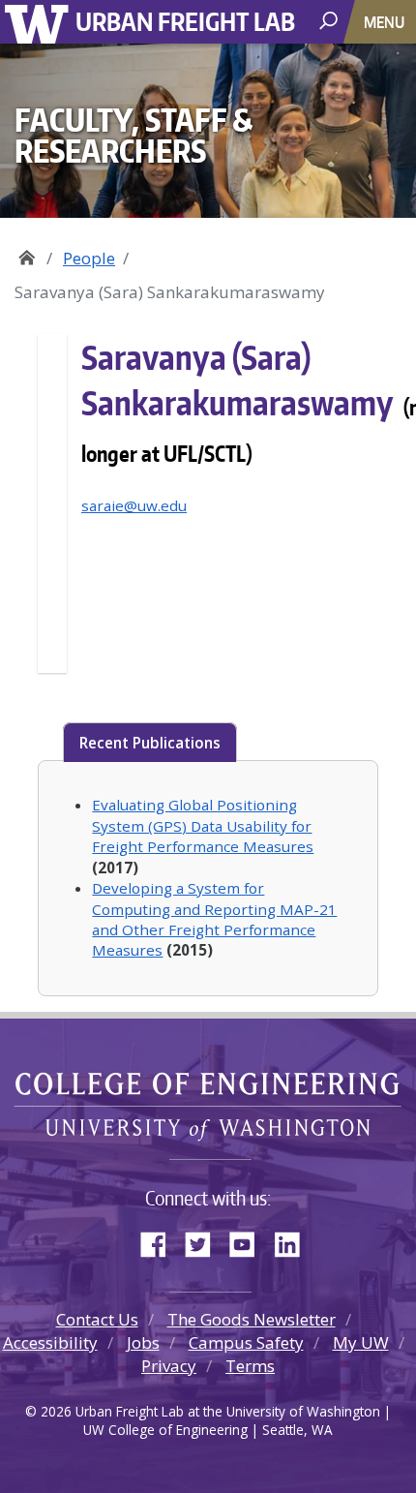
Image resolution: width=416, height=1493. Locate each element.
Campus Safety (246, 1342)
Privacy (168, 1366)
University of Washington (40, 22)
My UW (361, 1342)
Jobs (143, 1342)
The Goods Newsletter (251, 1319)
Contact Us (97, 1319)
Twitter (205, 1240)
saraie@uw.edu (134, 505)
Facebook (160, 1240)
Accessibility (50, 1342)
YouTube (249, 1240)
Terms (250, 1366)
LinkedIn (294, 1240)
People (89, 258)
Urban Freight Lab (185, 21)
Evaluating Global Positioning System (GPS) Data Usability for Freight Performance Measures (202, 825)
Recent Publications (150, 742)
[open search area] (330, 21)
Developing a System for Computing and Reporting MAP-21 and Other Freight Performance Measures (214, 919)
